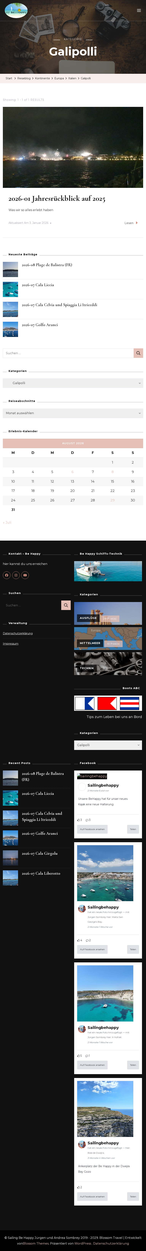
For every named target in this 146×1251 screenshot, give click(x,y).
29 (112, 500)
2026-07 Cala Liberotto (41, 873)
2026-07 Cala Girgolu (40, 853)
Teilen (133, 829)
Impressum (10, 643)
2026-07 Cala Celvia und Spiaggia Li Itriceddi (59, 304)
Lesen (129, 223)
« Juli (7, 522)
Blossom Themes (36, 1243)
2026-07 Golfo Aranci (40, 324)
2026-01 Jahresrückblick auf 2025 (57, 198)
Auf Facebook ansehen (92, 829)
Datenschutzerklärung (18, 633)
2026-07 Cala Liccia (38, 284)
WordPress (82, 1243)
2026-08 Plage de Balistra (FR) (47, 264)
